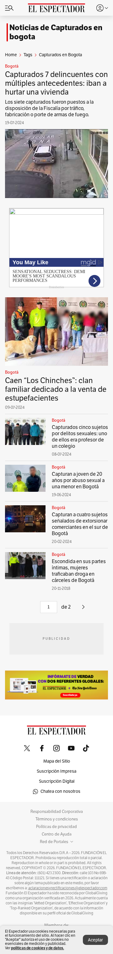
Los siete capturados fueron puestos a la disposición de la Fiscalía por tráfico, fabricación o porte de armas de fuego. (49, 108)
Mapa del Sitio (56, 761)
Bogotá (12, 66)
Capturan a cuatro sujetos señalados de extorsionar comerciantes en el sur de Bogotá (80, 524)
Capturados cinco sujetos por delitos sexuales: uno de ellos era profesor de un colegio (80, 436)
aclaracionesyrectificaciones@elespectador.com (67, 888)
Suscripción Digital (56, 781)
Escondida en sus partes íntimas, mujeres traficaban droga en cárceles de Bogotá (79, 571)
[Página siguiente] (83, 609)
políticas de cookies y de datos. (37, 948)
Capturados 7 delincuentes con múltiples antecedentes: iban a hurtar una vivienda (56, 83)
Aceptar (95, 940)
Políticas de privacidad (56, 827)
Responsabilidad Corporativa (56, 811)
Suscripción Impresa (56, 771)
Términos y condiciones (56, 819)
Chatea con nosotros (60, 791)
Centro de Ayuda (57, 834)
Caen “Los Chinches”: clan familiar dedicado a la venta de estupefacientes (55, 389)
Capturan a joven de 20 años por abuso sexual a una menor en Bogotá (78, 480)
